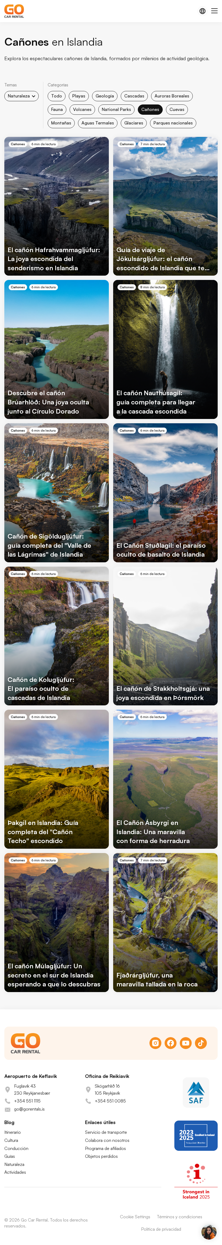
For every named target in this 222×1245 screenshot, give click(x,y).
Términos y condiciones (179, 1216)
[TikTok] (201, 1043)
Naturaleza (14, 1164)
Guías (9, 1156)
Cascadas (134, 96)
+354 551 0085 (110, 1101)
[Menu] (214, 11)
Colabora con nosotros (107, 1140)
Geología (105, 96)
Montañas (61, 123)
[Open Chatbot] (209, 1232)
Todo (56, 96)
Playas (78, 96)
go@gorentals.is (29, 1109)
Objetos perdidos (101, 1156)
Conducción (16, 1148)
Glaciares (133, 123)
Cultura (11, 1140)
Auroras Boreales (172, 96)
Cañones (150, 109)
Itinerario (12, 1132)
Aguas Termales (97, 123)
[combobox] (21, 96)
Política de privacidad (161, 1229)
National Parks (116, 109)
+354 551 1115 (27, 1101)
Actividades (15, 1172)
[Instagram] (155, 1043)
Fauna (57, 109)
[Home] (14, 11)
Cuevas (176, 109)
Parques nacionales (173, 123)
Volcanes (82, 109)
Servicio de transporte (106, 1132)
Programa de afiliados (105, 1148)
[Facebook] (171, 1043)
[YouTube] (186, 1043)
